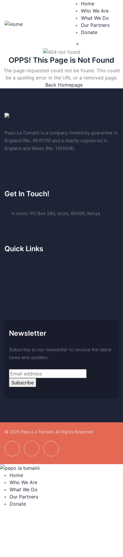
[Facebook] (12, 448)
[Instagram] (31, 448)
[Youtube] (51, 448)
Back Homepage (63, 85)
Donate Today (20, 171)
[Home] (13, 23)
